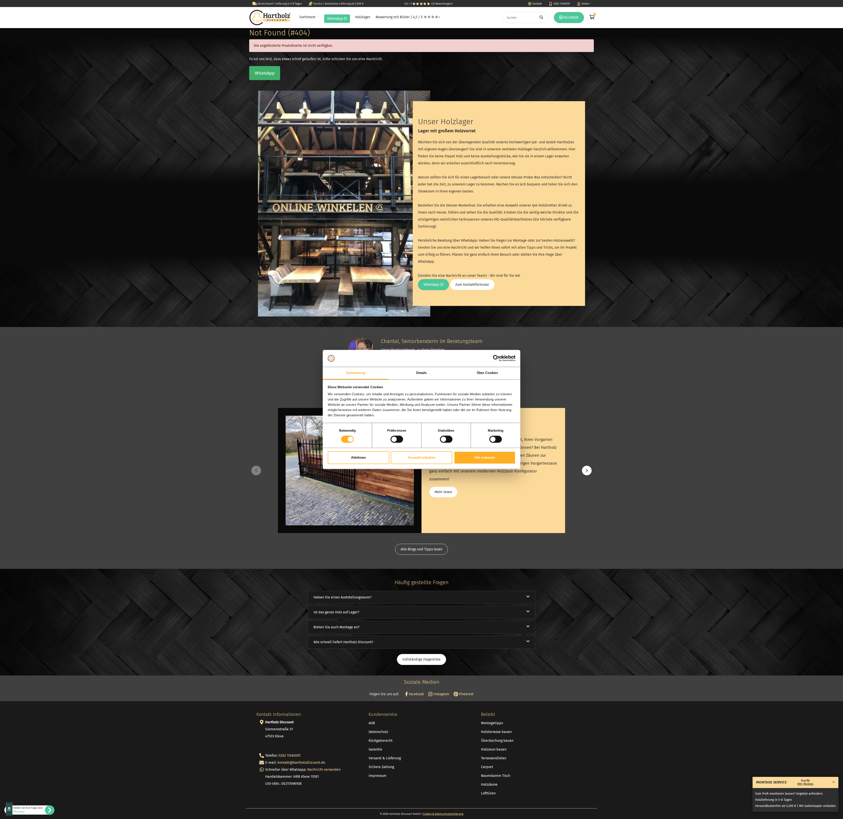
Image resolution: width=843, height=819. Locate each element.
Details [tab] (421, 373)
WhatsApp (335, 18)
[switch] (397, 439)
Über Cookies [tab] (487, 373)
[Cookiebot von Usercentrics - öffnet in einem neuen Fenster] (496, 358)
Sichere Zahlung (381, 767)
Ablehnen (358, 457)
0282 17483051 (290, 755)
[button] (587, 470)
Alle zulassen (484, 457)
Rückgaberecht (381, 740)
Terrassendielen (493, 758)
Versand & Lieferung (385, 758)
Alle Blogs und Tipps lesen (421, 549)
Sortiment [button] (307, 17)
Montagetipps (492, 723)
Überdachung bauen (497, 740)
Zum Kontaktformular (472, 284)
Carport (487, 767)
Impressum (377, 776)
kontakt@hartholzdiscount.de (301, 762)
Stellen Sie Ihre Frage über (28, 809)
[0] (591, 17)
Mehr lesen (443, 492)
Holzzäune (489, 784)
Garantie (375, 749)
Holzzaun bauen (493, 749)
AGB (372, 723)
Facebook (416, 694)
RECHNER (570, 17)
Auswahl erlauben (421, 457)
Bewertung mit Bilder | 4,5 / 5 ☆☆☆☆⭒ (408, 17)
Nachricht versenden (323, 769)
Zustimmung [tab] (356, 373)
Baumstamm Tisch (495, 776)
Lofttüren (488, 793)
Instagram (440, 694)
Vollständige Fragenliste (421, 659)
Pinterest (466, 694)
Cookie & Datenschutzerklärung (443, 813)
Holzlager (362, 17)
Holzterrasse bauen (496, 732)
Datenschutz (378, 732)
